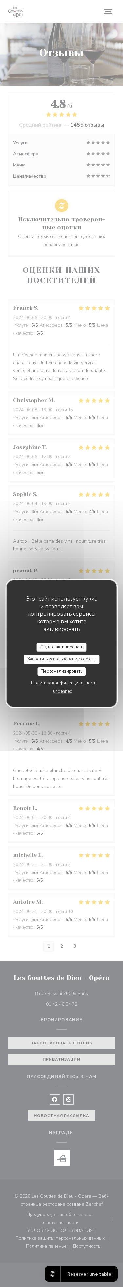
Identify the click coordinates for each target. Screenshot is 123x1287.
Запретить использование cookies (61, 659)
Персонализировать (61, 671)
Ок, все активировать (61, 647)
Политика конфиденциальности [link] (64, 683)
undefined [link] (62, 691)
